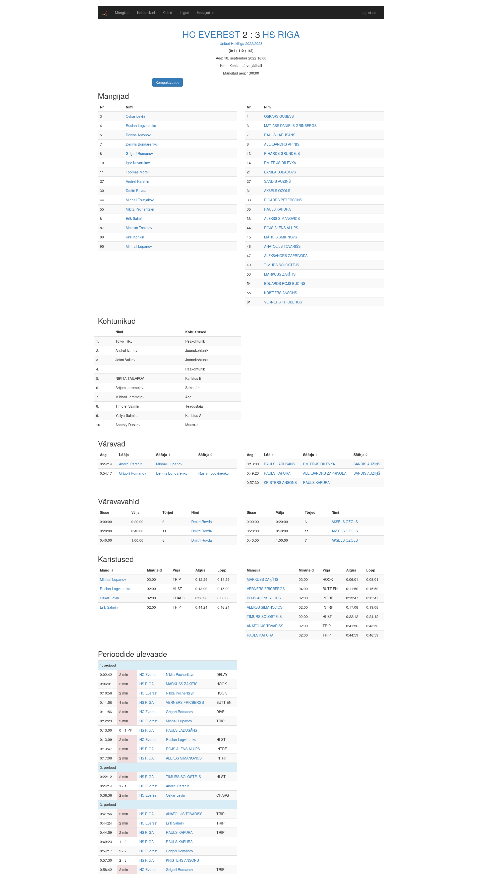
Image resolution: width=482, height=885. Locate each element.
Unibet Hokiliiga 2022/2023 (241, 43)
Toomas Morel (137, 171)
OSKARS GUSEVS (279, 116)
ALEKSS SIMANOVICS (282, 218)
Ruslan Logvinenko (141, 125)
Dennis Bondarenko (141, 144)
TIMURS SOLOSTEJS (281, 264)
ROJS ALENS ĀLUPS (281, 227)
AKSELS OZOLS (277, 190)
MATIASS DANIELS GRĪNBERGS (290, 125)
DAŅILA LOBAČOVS (280, 171)
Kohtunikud (146, 12)
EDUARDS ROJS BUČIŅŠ (284, 283)
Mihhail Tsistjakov (140, 199)
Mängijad (122, 12)
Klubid (167, 12)
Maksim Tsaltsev (139, 227)
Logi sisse (368, 12)
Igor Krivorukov (138, 162)
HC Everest (211, 34)
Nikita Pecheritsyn (140, 209)
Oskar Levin (135, 116)
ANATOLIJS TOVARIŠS (282, 246)
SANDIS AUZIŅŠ (277, 181)
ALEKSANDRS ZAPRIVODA (286, 255)
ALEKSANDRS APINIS (281, 144)
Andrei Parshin (137, 181)
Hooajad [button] (204, 12)
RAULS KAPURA (277, 209)
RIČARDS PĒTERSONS (283, 199)
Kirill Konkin (135, 236)
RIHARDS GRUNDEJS (282, 153)
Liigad (184, 12)
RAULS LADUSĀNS (279, 134)
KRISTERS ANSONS (280, 292)
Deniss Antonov (138, 134)
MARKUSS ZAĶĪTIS (279, 274)
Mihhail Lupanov (139, 246)
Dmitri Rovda (136, 190)
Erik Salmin (135, 218)
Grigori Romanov (139, 153)
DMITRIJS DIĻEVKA (280, 162)
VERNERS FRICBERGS (283, 301)
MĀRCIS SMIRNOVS (280, 236)
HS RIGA (281, 34)
